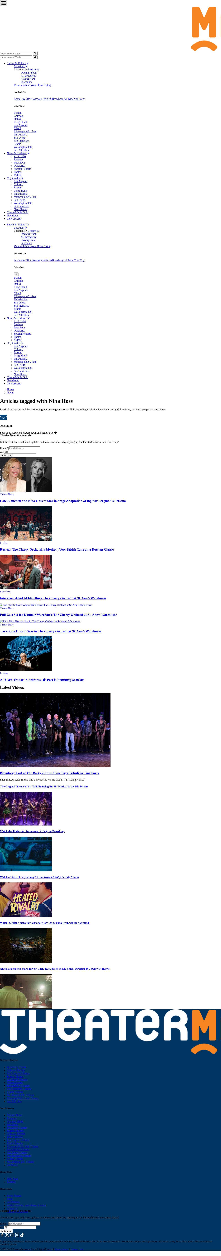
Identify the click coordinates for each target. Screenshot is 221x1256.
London (11, 1181)
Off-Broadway (34, 98)
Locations (19, 66)
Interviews (19, 162)
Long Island (20, 122)
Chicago (18, 115)
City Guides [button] (14, 178)
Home (10, 389)
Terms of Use (77, 1249)
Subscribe (6, 455)
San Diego (19, 137)
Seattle (17, 143)
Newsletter (13, 215)
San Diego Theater (17, 1152)
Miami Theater (15, 1082)
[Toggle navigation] (3, 3)
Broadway (33, 69)
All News (12, 1164)
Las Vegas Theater (17, 1079)
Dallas (17, 118)
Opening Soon (29, 72)
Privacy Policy (62, 1249)
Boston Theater (15, 1076)
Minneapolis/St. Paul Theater (23, 1098)
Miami (17, 128)
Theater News (6, 494)
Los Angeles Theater (18, 1073)
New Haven (20, 209)
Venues (18, 85)
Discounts (26, 81)
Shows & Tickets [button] (16, 63)
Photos (17, 171)
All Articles (20, 156)
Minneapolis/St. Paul (25, 131)
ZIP (2, 451)
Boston (18, 112)
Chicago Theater (16, 1070)
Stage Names (14, 1195)
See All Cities (21, 150)
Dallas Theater (15, 1136)
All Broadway (28, 75)
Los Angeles (20, 125)
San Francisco (21, 140)
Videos (17, 175)
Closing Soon (28, 78)
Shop (10, 1198)
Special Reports (22, 168)
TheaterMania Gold (17, 212)
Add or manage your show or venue (26, 1205)
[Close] (1, 439)
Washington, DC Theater (20, 1095)
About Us (12, 1208)
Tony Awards (14, 218)
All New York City (74, 98)
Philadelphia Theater (18, 1085)
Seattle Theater (15, 1091)
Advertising (13, 1201)
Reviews (18, 159)
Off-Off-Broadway (53, 98)
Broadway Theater (17, 1066)
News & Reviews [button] (17, 153)
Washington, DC (23, 147)
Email (4, 448)
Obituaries (19, 165)
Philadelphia (20, 134)
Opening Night (15, 1121)
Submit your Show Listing (36, 85)
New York (12, 1178)
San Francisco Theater (19, 1088)
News (10, 392)
